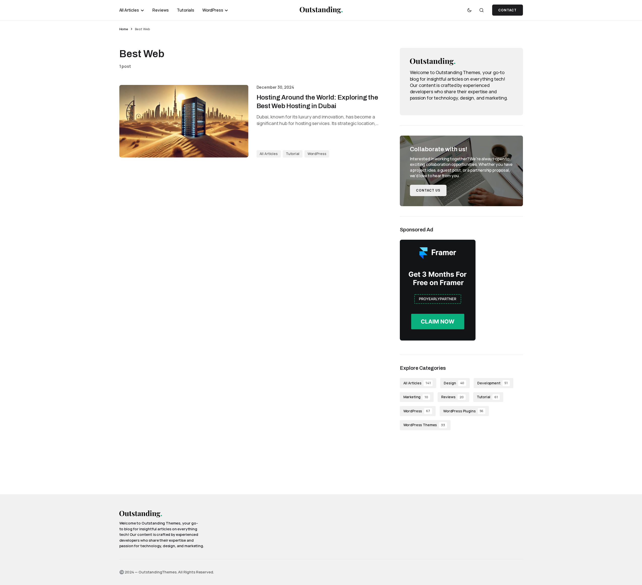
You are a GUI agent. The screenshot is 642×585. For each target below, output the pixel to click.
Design (454, 383)
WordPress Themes (424, 424)
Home (123, 29)
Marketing (415, 396)
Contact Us (428, 190)
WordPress (317, 153)
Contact (507, 10)
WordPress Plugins (463, 411)
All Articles (269, 153)
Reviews (452, 396)
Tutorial (292, 153)
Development (492, 383)
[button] (469, 10)
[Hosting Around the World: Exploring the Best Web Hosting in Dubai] (183, 121)
